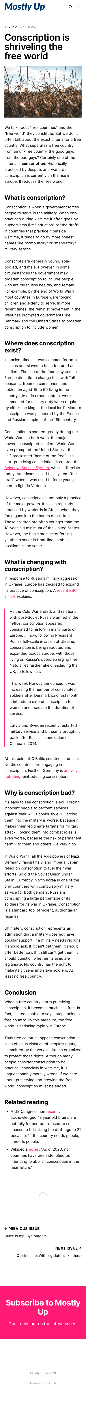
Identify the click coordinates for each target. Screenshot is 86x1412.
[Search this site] (70, 7)
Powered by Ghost (43, 1383)
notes (34, 1149)
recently (53, 1111)
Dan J (13, 26)
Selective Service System (26, 468)
